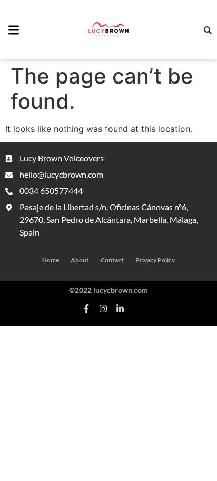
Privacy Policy (155, 260)
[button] (14, 30)
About (80, 260)
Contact (112, 260)
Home (50, 260)
